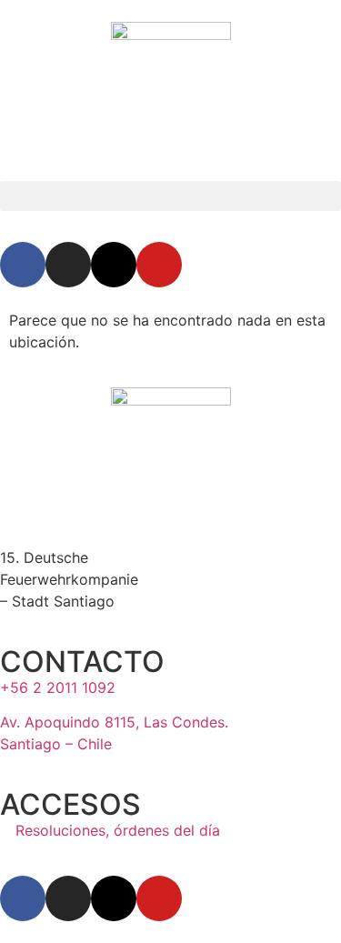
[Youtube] (159, 264)
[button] (170, 196)
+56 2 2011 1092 (57, 687)
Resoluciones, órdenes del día (115, 830)
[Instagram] (68, 264)
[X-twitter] (113, 264)
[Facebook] (22, 264)
